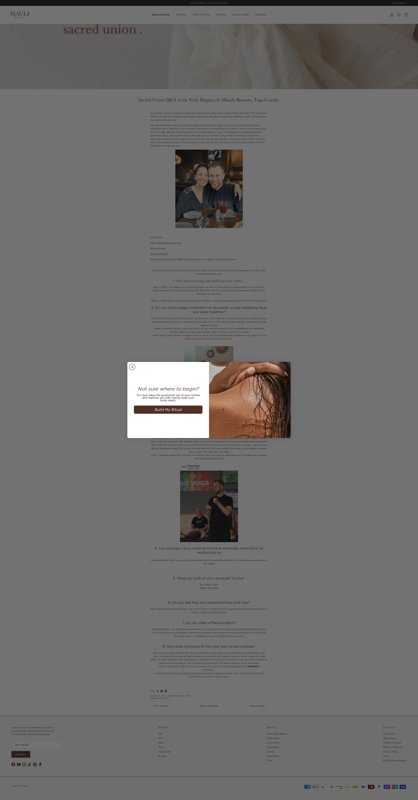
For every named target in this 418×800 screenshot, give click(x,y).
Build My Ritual (168, 409)
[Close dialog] (132, 367)
